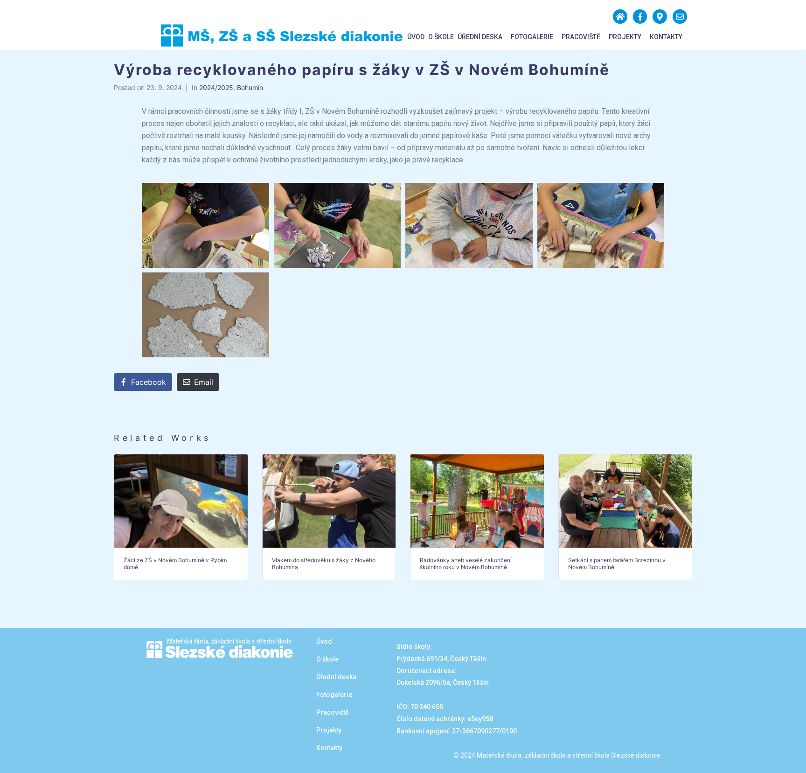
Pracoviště (581, 37)
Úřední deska (480, 37)
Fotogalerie (532, 37)
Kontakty (666, 37)
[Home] (620, 16)
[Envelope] (680, 16)
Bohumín (250, 87)
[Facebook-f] (640, 16)
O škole (441, 37)
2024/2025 (216, 87)
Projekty (625, 37)
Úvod (415, 37)
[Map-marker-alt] (660, 16)
